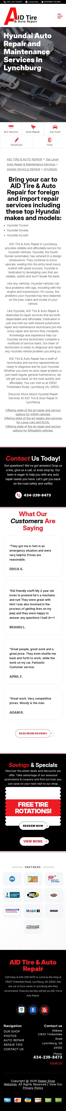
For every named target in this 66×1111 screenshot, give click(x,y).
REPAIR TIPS (13, 1044)
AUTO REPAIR (14, 1040)
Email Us (56, 1063)
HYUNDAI (50, 169)
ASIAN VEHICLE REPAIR (23, 169)
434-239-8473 (27, 977)
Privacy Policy (33, 1088)
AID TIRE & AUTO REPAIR (24, 159)
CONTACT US (14, 1049)
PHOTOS (10, 1036)
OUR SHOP (12, 1031)
